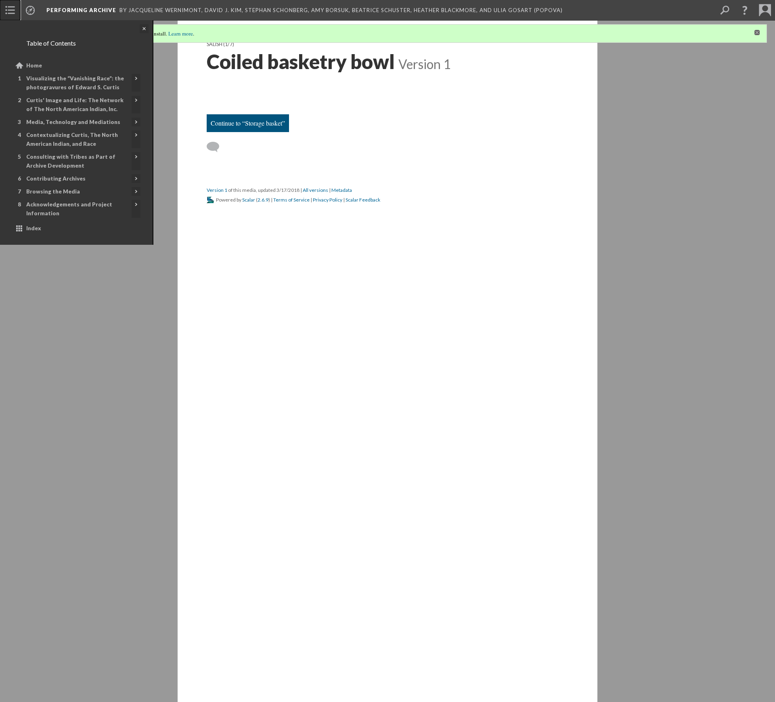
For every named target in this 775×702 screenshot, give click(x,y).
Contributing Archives (56, 178)
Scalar (248, 200)
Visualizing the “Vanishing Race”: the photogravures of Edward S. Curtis (75, 82)
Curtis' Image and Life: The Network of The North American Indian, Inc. (75, 104)
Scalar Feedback (363, 200)
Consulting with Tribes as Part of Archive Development (70, 161)
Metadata (341, 190)
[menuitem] (10, 10)
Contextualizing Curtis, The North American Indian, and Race (72, 139)
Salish (214, 44)
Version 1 (217, 190)
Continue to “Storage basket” (248, 123)
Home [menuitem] (34, 65)
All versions (315, 190)
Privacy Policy (327, 200)
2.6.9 (263, 200)
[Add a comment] (216, 147)
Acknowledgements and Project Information (69, 208)
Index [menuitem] (33, 228)
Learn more (180, 33)
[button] (745, 10)
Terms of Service (291, 200)
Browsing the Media (53, 191)
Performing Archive (81, 10)
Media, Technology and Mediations (73, 122)
